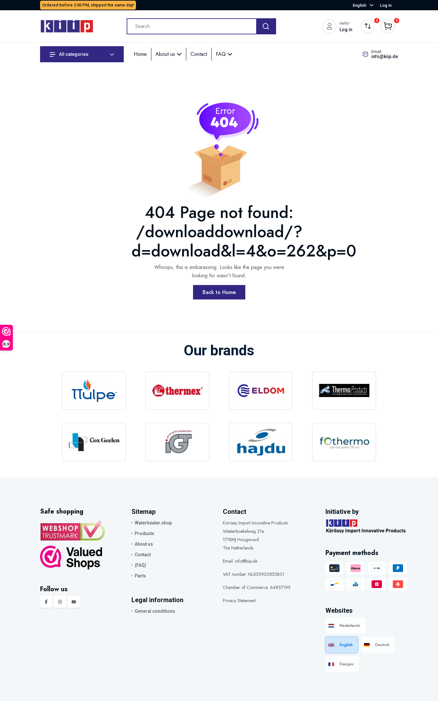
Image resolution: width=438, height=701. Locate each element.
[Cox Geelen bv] (94, 442)
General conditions (155, 611)
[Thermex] (177, 390)
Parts (140, 575)
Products (144, 533)
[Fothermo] (344, 442)
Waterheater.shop (153, 522)
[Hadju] (260, 442)
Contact (198, 54)
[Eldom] (260, 390)
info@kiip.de (384, 56)
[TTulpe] (94, 390)
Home (140, 54)
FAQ (221, 54)
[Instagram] (60, 602)
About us (166, 54)
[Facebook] (46, 602)
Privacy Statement (239, 600)
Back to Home (219, 292)
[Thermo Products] (344, 390)
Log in (386, 5)
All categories (73, 54)
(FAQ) (140, 565)
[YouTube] (74, 602)
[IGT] (177, 442)
